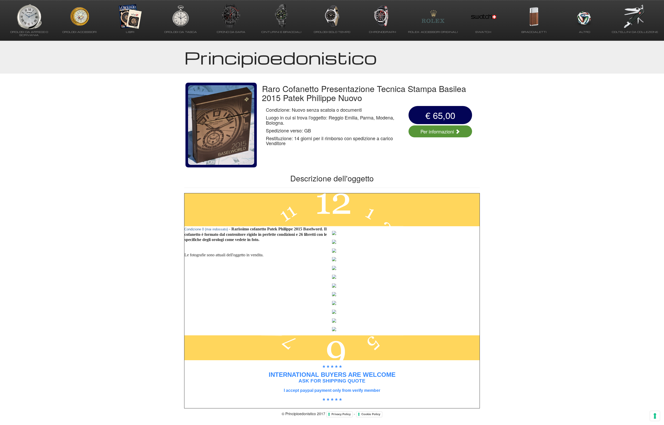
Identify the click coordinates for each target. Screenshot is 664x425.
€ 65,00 (440, 115)
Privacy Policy (341, 414)
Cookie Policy (370, 414)
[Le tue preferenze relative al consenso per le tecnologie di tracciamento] (655, 416)
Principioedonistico (280, 57)
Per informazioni (437, 131)
